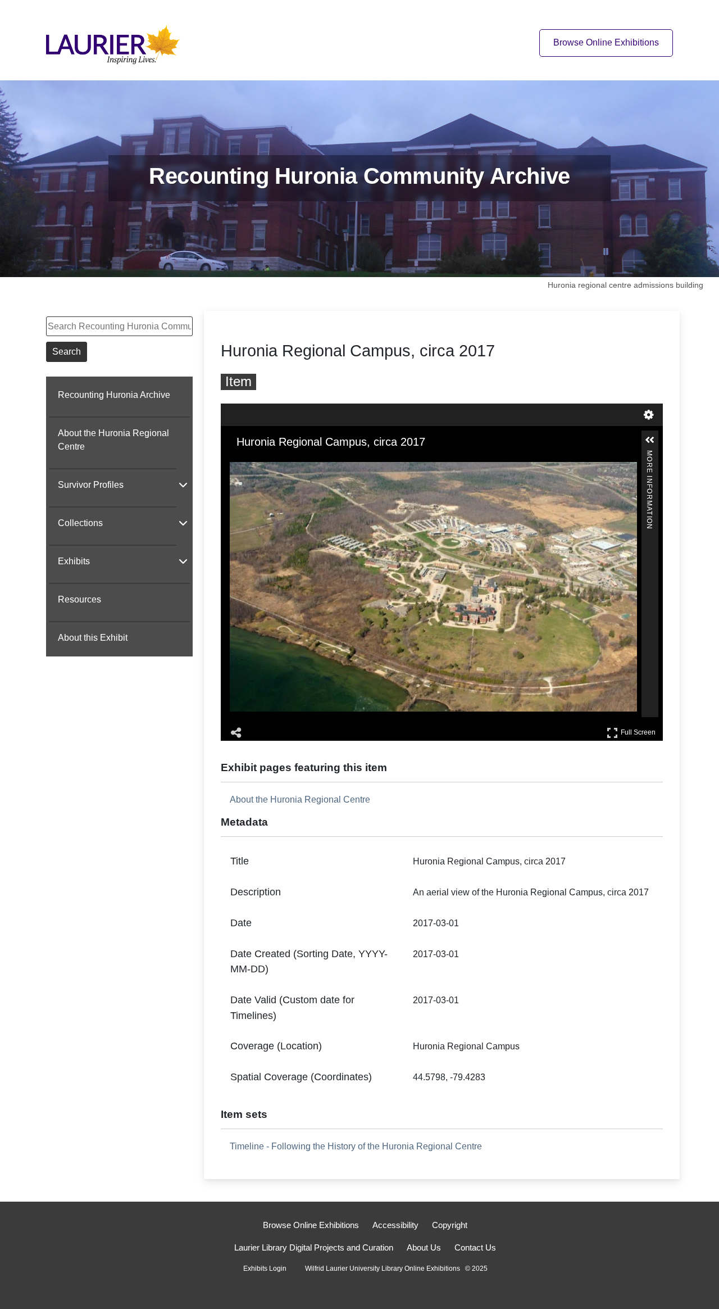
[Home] (116, 42)
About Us (424, 1247)
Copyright (449, 1225)
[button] (650, 440)
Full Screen (639, 730)
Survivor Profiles (91, 485)
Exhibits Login (264, 1268)
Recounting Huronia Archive (114, 395)
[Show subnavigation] (183, 484)
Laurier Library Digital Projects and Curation (313, 1247)
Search (66, 351)
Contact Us (475, 1247)
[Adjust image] (285, 464)
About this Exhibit (93, 637)
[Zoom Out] (253, 464)
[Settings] (648, 415)
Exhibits (74, 561)
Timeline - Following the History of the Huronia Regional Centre (356, 1146)
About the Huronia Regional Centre (113, 439)
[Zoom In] (237, 464)
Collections (80, 523)
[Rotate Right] (269, 464)
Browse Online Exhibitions (606, 42)
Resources (79, 599)
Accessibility (395, 1225)
